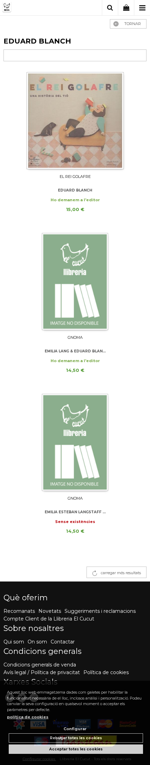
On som (37, 642)
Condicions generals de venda (39, 665)
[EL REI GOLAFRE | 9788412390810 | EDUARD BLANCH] (75, 120)
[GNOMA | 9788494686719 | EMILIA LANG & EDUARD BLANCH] (75, 281)
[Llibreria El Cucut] (32, 8)
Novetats (49, 611)
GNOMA (75, 337)
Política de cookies (106, 672)
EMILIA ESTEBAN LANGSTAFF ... (75, 512)
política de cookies (27, 717)
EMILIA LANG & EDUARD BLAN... (75, 351)
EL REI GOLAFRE (75, 176)
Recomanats (19, 611)
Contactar (63, 642)
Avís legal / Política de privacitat (41, 672)
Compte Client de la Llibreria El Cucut (48, 619)
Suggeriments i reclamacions (100, 611)
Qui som (13, 642)
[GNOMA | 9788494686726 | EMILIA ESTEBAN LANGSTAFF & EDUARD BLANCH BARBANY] (75, 442)
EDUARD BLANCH (75, 190)
